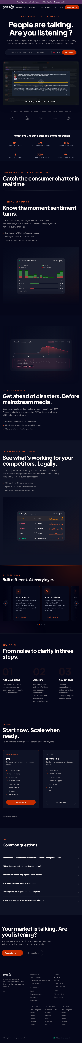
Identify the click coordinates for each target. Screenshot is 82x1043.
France (32, 1025)
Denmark (33, 1022)
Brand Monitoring (36, 977)
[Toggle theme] (55, 7)
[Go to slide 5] (44, 624)
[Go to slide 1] (37, 624)
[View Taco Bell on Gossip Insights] (18, 118)
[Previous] (5, 603)
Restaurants (34, 997)
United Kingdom (35, 1010)
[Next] (76, 603)
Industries (45, 7)
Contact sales (58, 983)
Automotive (34, 1000)
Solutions (19, 7)
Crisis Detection (35, 983)
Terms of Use (58, 997)
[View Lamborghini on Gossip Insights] (60, 118)
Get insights (69, 52)
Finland (32, 1019)
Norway (32, 1013)
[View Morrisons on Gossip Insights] (46, 118)
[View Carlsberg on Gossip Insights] (32, 118)
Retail (32, 991)
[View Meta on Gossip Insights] (4, 118)
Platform (32, 7)
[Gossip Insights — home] (8, 7)
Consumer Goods (36, 994)
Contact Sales (61, 802)
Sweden (33, 1016)
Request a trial (59, 2)
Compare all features (10, 816)
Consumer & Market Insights (40, 980)
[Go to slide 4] (42, 624)
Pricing (56, 980)
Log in (61, 7)
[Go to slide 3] (40, 624)
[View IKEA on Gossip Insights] (74, 118)
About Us (57, 977)
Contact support (59, 986)
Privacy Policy (59, 994)
